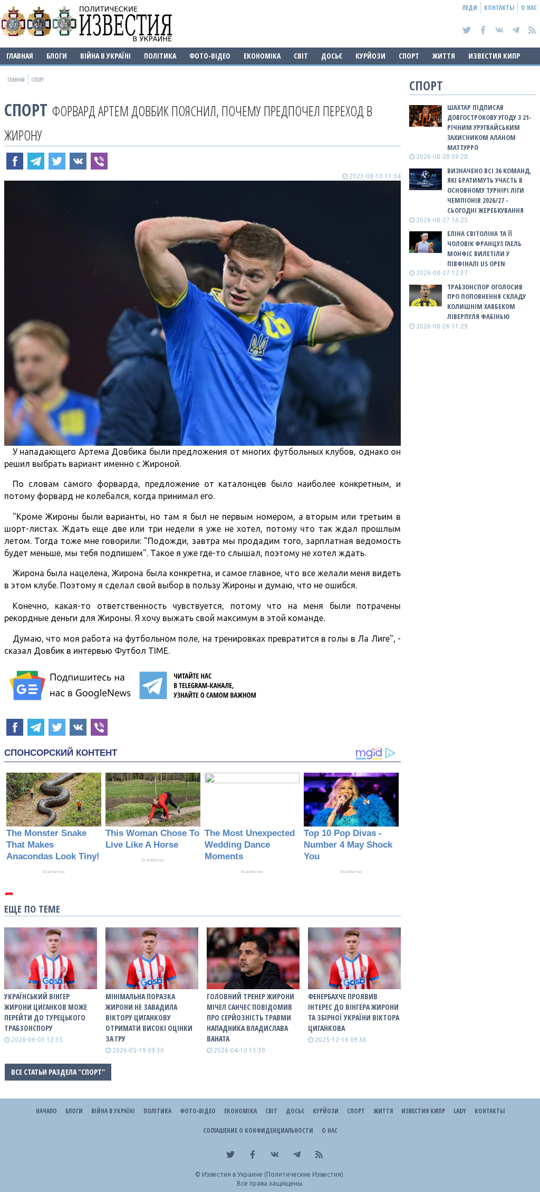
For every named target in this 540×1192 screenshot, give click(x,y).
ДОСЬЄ (331, 56)
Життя (443, 56)
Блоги (56, 56)
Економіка (262, 56)
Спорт (409, 56)
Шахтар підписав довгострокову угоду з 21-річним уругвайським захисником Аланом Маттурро (489, 127)
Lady (460, 1110)
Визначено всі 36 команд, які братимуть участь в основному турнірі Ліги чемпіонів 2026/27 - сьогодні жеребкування (489, 190)
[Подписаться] (71, 685)
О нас (529, 7)
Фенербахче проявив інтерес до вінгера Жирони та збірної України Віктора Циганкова (353, 1012)
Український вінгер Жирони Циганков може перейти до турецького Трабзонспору (45, 1012)
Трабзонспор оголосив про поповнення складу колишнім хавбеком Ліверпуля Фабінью (486, 302)
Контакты (499, 7)
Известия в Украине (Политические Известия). (273, 1174)
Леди (469, 7)
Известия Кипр (494, 56)
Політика (160, 56)
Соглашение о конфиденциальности (258, 1130)
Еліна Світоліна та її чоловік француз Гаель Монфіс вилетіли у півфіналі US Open (484, 248)
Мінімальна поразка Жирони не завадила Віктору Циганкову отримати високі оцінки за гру (148, 1017)
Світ (301, 56)
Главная (19, 56)
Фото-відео (209, 56)
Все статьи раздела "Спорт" (58, 1072)
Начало (46, 1110)
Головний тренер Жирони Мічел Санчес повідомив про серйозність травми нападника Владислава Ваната (250, 1017)
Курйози (370, 56)
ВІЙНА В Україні (105, 56)
